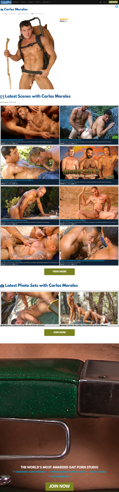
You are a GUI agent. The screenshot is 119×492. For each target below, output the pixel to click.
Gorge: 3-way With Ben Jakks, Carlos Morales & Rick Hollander (82, 261)
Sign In (105, 2)
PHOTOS (38, 2)
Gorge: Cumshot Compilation (11, 261)
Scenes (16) (24, 13)
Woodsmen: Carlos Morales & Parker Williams (17, 180)
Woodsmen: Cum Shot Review (70, 140)
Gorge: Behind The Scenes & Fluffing (72, 220)
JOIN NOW (113, 2)
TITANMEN (15, 2)
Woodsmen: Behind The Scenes (12, 140)
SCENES (30, 2)
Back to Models (10, 13)
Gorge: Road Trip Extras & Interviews (14, 220)
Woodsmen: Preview (67, 180)
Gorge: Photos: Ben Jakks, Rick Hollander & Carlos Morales (84, 325)
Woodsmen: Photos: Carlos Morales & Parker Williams (23, 325)
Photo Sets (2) (38, 13)
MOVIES (23, 2)
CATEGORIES (45, 2)
